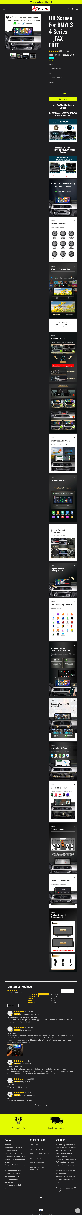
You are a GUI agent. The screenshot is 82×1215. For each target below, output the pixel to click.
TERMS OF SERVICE (37, 1163)
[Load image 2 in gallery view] (26, 56)
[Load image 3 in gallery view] (33, 56)
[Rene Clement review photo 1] (16, 1050)
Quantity (51, 82)
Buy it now (63, 99)
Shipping (51, 61)
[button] (4, 8)
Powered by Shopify (46, 1214)
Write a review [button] (67, 991)
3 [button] (41, 1105)
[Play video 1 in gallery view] (19, 56)
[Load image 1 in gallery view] (13, 56)
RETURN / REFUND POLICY (39, 1154)
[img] (19, 1012)
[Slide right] (39, 56)
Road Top (37, 1214)
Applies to (52, 64)
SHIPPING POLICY (36, 1149)
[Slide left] (7, 56)
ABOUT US (34, 1145)
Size (50, 73)
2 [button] (38, 1105)
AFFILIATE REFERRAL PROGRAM (37, 1169)
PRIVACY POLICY (36, 1158)
